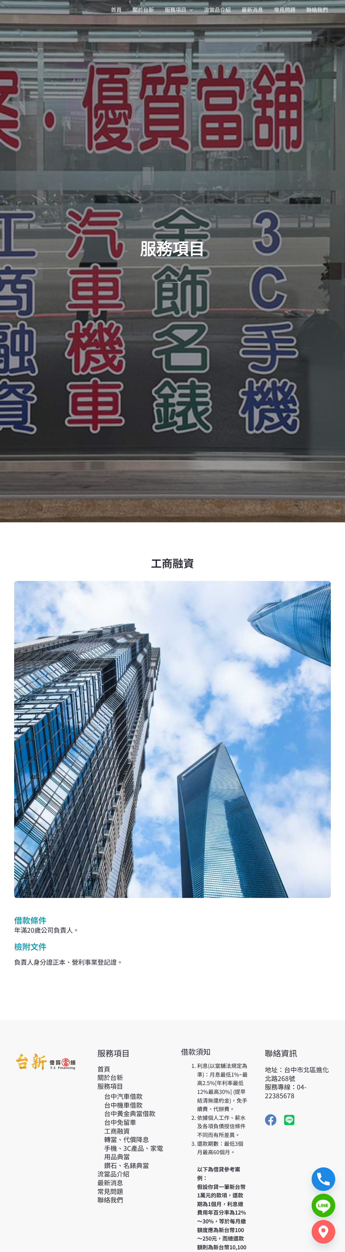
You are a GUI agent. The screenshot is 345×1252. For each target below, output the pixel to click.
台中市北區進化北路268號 (297, 1074)
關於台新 (110, 1077)
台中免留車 (120, 1122)
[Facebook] (271, 1120)
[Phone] (323, 1179)
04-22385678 (286, 1091)
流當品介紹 (113, 1173)
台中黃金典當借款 (129, 1113)
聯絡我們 (110, 1199)
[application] (189, 9)
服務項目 (110, 1086)
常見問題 (110, 1191)
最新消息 (110, 1182)
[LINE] (289, 1120)
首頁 (103, 1069)
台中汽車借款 (123, 1096)
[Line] (323, 1205)
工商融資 (117, 1131)
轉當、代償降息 (126, 1139)
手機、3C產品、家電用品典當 (133, 1152)
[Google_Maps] (323, 1232)
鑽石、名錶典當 (126, 1165)
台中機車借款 (123, 1105)
